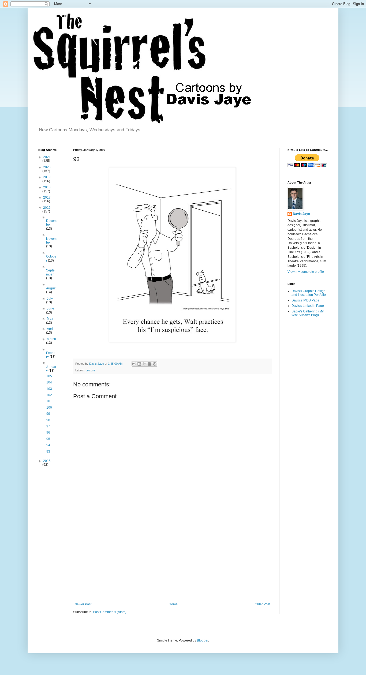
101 (49, 401)
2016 (47, 208)
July (50, 298)
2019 (47, 177)
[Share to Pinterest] (154, 364)
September (50, 272)
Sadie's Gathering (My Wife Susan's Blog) (308, 313)
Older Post (262, 604)
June (50, 308)
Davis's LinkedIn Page (308, 306)
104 (49, 382)
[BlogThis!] (139, 364)
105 (49, 376)
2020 (47, 167)
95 (48, 439)
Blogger (202, 640)
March (51, 339)
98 (48, 420)
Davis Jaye (301, 214)
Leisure (90, 370)
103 (49, 389)
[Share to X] (144, 364)
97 (48, 426)
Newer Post (82, 604)
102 (49, 395)
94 (48, 445)
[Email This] (134, 364)
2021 (47, 157)
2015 (47, 461)
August (51, 288)
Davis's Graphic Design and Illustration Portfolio (309, 293)
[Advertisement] (172, 558)
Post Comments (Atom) (109, 612)
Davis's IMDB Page (305, 300)
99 (48, 414)
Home (173, 604)
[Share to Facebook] (149, 364)
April (50, 329)
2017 (47, 197)
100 (49, 407)
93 (48, 451)
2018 (47, 187)
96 (48, 432)
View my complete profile (305, 272)
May (50, 318)
